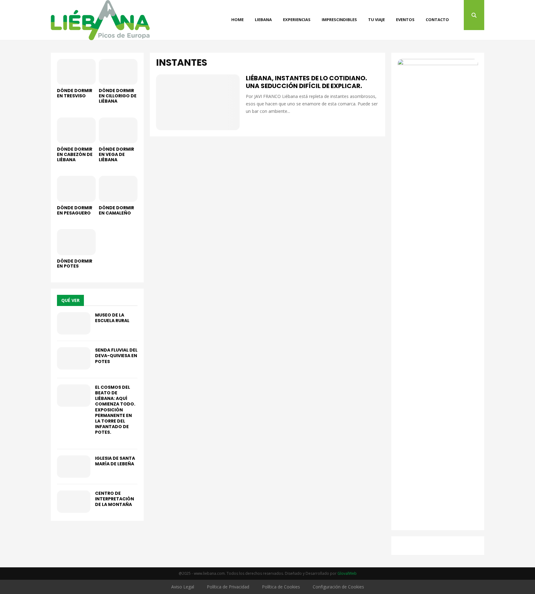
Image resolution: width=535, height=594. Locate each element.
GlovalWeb (347, 573)
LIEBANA (263, 19)
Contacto (437, 19)
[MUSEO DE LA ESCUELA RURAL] (73, 323)
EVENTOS (405, 19)
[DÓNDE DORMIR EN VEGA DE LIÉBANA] (118, 130)
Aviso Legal (182, 587)
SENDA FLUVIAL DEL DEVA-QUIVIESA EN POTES (116, 355)
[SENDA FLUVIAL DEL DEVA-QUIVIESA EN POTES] (73, 358)
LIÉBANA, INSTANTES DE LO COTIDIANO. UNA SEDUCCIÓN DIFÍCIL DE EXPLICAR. (306, 82)
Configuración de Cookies (338, 587)
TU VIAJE (376, 19)
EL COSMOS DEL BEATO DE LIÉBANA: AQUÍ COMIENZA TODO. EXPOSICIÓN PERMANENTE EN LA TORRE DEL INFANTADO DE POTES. (115, 410)
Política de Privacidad (228, 587)
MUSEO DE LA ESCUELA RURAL (112, 318)
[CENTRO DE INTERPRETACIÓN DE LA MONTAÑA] (73, 501)
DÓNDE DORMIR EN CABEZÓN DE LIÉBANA (75, 154)
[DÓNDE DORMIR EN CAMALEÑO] (118, 189)
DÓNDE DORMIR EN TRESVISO (74, 93)
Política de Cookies (281, 587)
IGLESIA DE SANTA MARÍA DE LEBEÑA (115, 461)
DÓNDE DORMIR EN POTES (74, 263)
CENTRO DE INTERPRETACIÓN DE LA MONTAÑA (114, 499)
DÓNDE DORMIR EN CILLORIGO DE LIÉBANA (118, 95)
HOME (237, 19)
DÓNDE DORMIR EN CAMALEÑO (116, 210)
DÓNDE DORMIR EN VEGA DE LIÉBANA (116, 154)
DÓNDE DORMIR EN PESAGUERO (74, 210)
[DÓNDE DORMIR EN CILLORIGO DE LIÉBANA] (118, 72)
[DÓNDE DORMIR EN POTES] (76, 242)
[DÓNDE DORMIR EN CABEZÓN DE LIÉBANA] (76, 130)
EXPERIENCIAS (297, 19)
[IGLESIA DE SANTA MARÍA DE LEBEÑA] (73, 466)
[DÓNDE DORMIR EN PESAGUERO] (76, 189)
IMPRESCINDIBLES (339, 19)
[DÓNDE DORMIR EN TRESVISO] (76, 72)
